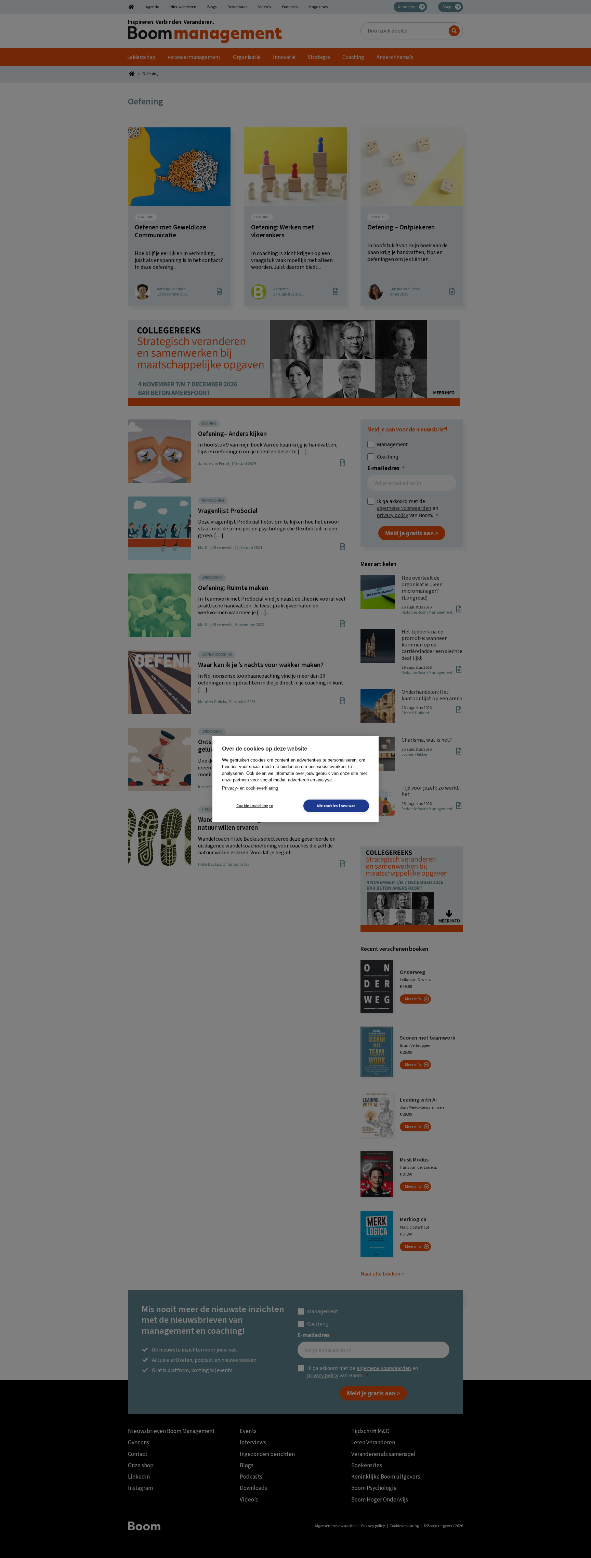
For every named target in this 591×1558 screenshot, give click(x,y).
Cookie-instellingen (254, 806)
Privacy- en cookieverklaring (250, 788)
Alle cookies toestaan (336, 805)
